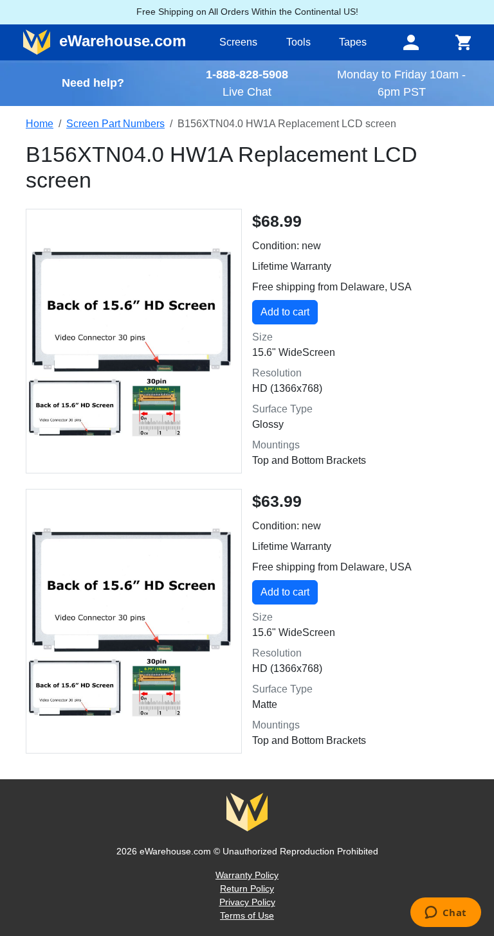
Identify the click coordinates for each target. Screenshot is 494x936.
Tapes (353, 42)
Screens (238, 42)
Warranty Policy (247, 875)
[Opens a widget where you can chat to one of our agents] (445, 913)
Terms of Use (247, 915)
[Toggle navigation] (411, 42)
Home (39, 123)
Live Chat (247, 91)
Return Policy (247, 888)
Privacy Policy (247, 902)
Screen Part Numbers (115, 123)
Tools (298, 42)
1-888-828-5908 (247, 74)
